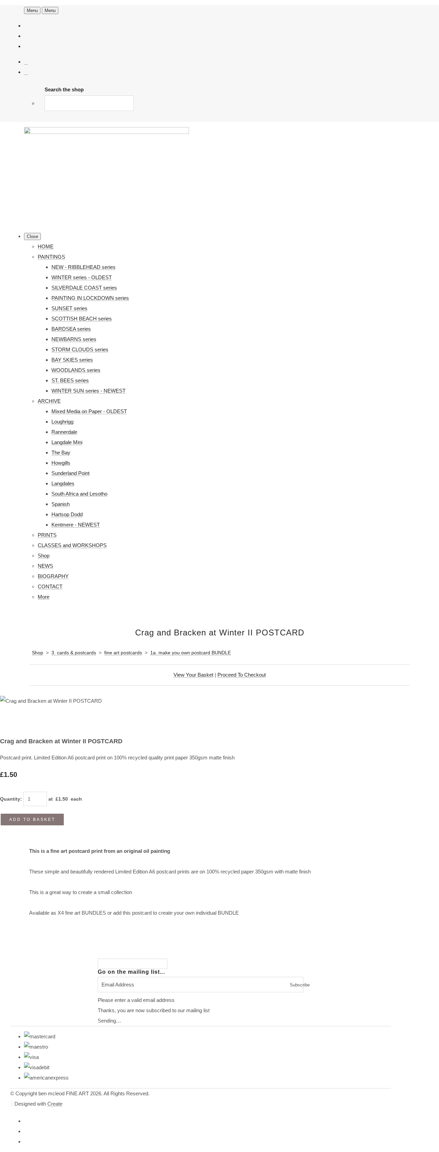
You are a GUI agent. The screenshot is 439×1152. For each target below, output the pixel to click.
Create (54, 1104)
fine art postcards (123, 652)
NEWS (45, 566)
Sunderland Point (70, 473)
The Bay (60, 452)
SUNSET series (69, 308)
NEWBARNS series (73, 339)
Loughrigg (62, 422)
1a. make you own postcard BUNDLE (190, 652)
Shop (43, 555)
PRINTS (47, 535)
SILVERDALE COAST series (84, 288)
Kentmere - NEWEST (75, 525)
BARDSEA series (71, 329)
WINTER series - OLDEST (81, 277)
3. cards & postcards (73, 652)
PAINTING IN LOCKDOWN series (90, 298)
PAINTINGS (51, 257)
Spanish (60, 504)
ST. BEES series (70, 380)
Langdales (62, 483)
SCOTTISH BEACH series (81, 318)
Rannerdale (64, 432)
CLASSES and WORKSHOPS (72, 545)
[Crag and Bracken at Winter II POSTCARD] (10, 721)
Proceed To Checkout (241, 675)
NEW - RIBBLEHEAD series (83, 267)
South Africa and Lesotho (79, 494)
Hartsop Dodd (67, 514)
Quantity (10, 799)
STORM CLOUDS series (79, 349)
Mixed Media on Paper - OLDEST (89, 411)
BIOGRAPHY (53, 576)
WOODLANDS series (75, 370)
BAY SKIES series (72, 360)
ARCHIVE (49, 401)
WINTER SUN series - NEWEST (88, 391)
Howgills (60, 463)
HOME (46, 246)
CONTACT (50, 586)
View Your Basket (193, 675)
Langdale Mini (66, 442)
